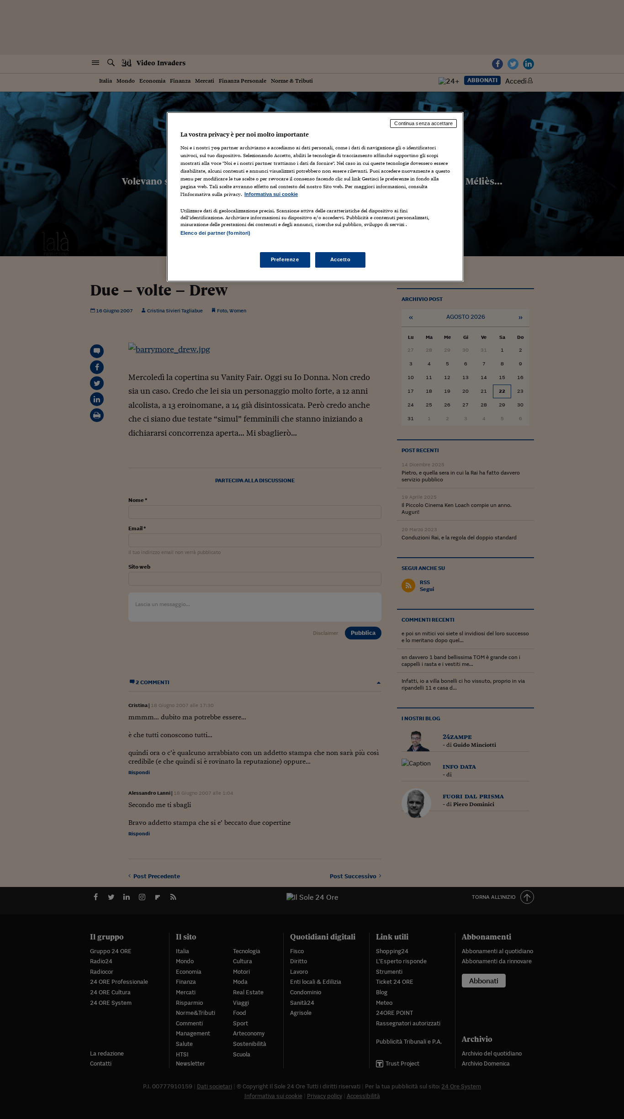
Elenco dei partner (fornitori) (215, 233)
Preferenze (285, 259)
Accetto (340, 259)
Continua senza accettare (423, 123)
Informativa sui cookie (271, 194)
